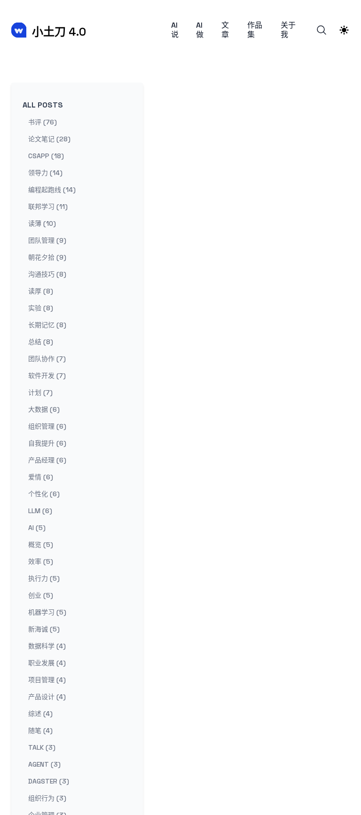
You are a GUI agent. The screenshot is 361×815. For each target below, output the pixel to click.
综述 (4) (40, 713)
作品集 (254, 30)
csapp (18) (46, 156)
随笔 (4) (40, 730)
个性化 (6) (44, 494)
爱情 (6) (40, 477)
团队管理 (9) (47, 240)
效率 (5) (40, 561)
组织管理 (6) (47, 426)
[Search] (321, 30)
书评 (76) (42, 122)
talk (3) (41, 747)
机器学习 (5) (47, 612)
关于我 (288, 30)
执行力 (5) (44, 578)
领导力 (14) (45, 173)
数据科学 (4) (47, 646)
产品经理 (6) (47, 460)
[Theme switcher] (344, 30)
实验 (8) (40, 308)
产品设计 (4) (47, 696)
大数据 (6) (44, 409)
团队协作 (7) (47, 358)
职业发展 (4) (47, 663)
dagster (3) (48, 781)
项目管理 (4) (47, 680)
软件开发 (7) (47, 375)
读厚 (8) (40, 291)
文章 (225, 30)
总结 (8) (40, 342)
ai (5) (37, 527)
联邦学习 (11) (48, 206)
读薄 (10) (42, 223)
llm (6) (40, 511)
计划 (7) (40, 392)
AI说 (175, 30)
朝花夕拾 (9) (47, 257)
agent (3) (44, 764)
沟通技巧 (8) (47, 274)
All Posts (43, 105)
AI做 (200, 30)
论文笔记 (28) (49, 139)
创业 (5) (40, 595)
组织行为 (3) (47, 798)
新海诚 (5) (44, 629)
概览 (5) (40, 544)
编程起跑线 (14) (52, 189)
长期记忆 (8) (47, 325)
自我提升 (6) (47, 443)
